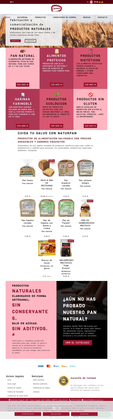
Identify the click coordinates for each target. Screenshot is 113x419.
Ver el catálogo (77, 342)
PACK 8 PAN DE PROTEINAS (47, 183)
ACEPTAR (84, 414)
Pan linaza (28, 180)
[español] (99, 2)
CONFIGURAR (28, 414)
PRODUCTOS (15, 40)
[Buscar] (88, 2)
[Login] (97, 2)
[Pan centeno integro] (83, 168)
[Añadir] (30, 168)
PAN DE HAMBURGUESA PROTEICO (86, 223)
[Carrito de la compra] (95, 2)
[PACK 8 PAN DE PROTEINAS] (44, 168)
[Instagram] (12, 2)
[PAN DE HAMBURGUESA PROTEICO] (83, 208)
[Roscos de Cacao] (44, 248)
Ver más (21, 85)
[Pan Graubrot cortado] (64, 168)
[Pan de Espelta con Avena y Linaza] (44, 208)
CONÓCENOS (30, 40)
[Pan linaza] (25, 168)
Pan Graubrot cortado (66, 183)
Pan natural (27, 183)
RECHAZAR (56, 414)
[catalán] (102, 2)
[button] (91, 2)
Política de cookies (76, 410)
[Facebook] (10, 2)
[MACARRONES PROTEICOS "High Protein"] (64, 248)
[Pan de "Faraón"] (64, 208)
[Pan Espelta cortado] (25, 208)
